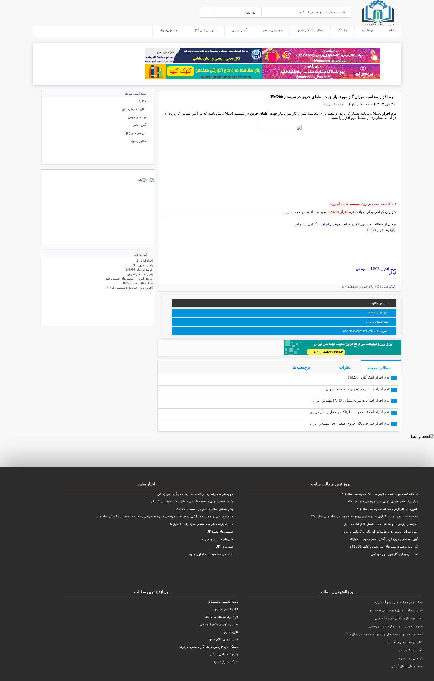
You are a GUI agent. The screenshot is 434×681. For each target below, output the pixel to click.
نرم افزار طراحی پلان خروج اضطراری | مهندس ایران (349, 423)
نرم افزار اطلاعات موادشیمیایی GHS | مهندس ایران (351, 400)
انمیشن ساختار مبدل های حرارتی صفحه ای (396, 610)
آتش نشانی (239, 30)
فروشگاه (368, 30)
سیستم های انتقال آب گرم (406, 666)
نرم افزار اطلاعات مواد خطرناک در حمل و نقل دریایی (349, 412)
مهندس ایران (331, 224)
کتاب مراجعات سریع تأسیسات (404, 642)
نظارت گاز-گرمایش (310, 30)
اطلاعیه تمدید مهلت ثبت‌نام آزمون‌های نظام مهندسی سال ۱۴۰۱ (384, 634)
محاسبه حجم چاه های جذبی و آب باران (399, 602)
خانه (391, 30)
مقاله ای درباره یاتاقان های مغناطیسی (399, 618)
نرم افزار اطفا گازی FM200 (368, 377)
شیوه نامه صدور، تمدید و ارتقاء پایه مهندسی (396, 626)
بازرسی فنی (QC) (204, 30)
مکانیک (342, 30)
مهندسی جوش (272, 30)
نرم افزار (382, 312)
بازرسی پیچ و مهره (411, 658)
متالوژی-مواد (168, 30)
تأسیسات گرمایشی (410, 650)
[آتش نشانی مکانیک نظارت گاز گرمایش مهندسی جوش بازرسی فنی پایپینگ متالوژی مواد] (237, 12)
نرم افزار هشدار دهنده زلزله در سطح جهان (357, 389)
